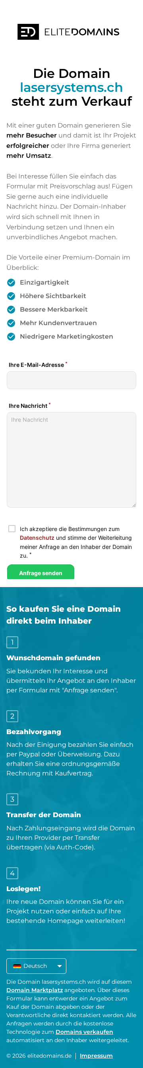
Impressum (96, 1055)
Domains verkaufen (84, 1031)
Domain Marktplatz (34, 990)
